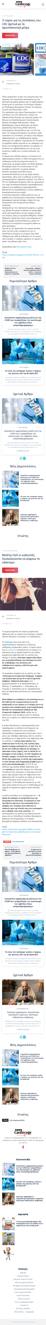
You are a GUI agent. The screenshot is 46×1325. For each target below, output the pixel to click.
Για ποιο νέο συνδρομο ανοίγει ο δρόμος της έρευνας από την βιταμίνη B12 (23, 372)
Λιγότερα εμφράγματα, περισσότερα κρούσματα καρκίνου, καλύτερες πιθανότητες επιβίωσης (29, 518)
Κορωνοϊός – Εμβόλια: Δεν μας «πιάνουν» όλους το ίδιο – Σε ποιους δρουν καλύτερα (32, 271)
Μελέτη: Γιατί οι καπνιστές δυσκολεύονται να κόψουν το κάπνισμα (12, 271)
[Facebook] (23, 1147)
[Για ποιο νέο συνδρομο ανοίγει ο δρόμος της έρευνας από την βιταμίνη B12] (23, 351)
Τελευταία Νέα (7, 16)
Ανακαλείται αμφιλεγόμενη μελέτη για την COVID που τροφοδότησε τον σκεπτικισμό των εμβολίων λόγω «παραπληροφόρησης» (23, 321)
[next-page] (24, 458)
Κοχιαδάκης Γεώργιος (13, 84)
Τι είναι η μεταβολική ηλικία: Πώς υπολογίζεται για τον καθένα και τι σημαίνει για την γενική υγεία (29, 1224)
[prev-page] (21, 458)
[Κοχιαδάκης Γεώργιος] (4, 82)
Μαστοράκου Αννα (24, 247)
